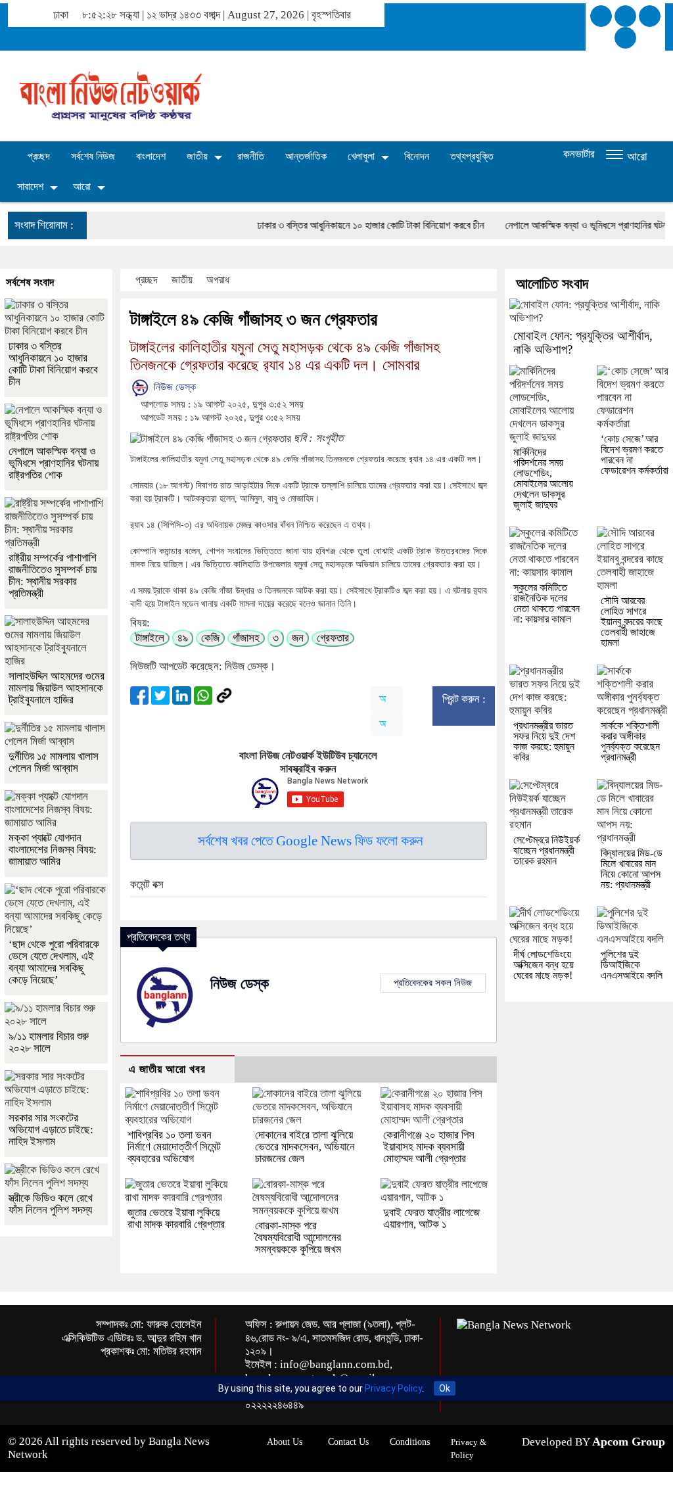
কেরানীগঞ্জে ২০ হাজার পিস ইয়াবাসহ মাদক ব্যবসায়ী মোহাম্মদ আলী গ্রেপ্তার (429, 1147)
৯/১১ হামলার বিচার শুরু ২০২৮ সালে (49, 1042)
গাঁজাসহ (246, 638)
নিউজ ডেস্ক (173, 386)
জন (298, 638)
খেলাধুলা (361, 156)
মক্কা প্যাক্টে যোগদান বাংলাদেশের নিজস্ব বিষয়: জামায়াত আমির (53, 850)
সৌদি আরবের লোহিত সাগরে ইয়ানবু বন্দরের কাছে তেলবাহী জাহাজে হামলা (631, 621)
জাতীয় (197, 156)
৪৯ (182, 638)
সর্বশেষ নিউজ (93, 156)
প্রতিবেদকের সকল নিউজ (433, 982)
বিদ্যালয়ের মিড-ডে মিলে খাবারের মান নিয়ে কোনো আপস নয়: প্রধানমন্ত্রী (631, 868)
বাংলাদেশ (151, 156)
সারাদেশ (30, 186)
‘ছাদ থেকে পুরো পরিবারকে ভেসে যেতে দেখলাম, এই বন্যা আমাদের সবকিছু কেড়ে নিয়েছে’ (54, 962)
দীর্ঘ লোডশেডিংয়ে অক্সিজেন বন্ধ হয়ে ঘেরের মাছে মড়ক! (543, 965)
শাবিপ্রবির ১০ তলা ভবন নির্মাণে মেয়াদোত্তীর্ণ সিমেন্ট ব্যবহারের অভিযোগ (174, 1147)
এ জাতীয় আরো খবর (167, 1069)
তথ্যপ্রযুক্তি (472, 156)
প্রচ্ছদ (37, 156)
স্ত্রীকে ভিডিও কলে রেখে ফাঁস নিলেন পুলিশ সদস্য (51, 1204)
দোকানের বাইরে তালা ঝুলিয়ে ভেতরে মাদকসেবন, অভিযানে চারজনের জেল (305, 1147)
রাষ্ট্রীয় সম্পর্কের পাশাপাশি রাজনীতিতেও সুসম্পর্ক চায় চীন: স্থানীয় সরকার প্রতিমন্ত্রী (53, 576)
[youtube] (625, 38)
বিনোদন (416, 156)
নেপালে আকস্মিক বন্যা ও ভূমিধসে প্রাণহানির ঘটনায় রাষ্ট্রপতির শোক (54, 463)
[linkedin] (650, 16)
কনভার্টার (579, 154)
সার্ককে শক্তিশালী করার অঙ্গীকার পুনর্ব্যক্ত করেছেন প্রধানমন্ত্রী (630, 741)
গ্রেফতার (333, 638)
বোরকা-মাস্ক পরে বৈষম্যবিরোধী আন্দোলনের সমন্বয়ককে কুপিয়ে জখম (298, 1237)
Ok (444, 1388)
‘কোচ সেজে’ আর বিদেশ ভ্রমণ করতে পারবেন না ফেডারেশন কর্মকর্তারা (634, 454)
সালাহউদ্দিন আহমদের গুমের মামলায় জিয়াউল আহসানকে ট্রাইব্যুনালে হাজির (56, 688)
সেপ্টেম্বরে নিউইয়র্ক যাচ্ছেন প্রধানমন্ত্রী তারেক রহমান (546, 850)
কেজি (210, 638)
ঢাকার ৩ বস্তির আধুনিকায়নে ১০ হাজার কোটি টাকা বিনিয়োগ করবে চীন (342, 225)
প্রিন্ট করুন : (464, 699)
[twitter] (625, 16)
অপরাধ (219, 279)
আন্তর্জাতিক (306, 156)
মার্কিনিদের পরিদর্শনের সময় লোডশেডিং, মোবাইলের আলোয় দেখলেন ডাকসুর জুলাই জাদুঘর (543, 478)
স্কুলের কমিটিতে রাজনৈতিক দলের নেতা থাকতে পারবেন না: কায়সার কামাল (546, 603)
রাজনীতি (250, 156)
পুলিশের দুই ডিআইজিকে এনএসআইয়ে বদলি (631, 965)
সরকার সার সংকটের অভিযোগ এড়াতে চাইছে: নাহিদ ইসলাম (51, 1130)
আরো (82, 186)
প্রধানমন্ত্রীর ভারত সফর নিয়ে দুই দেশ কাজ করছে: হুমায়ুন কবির (544, 741)
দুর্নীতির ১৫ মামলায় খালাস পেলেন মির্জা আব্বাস (54, 762)
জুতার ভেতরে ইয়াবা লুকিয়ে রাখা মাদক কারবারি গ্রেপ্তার (176, 1218)
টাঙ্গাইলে (149, 638)
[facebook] (601, 16)
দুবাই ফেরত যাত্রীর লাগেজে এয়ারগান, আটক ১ (431, 1218)
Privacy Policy (393, 1388)
